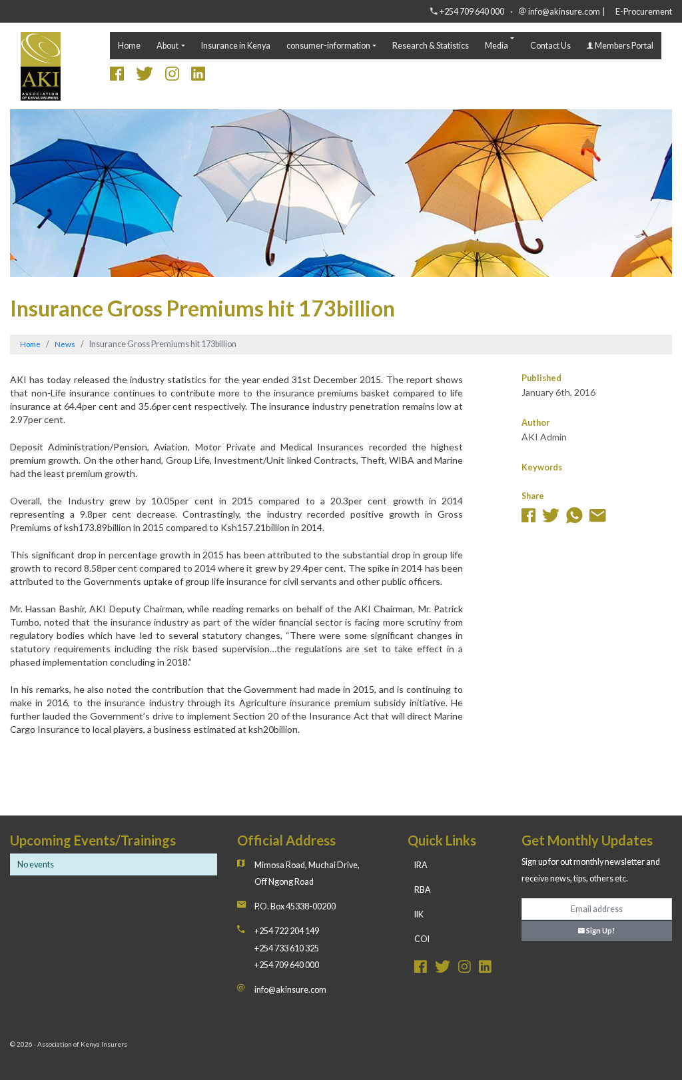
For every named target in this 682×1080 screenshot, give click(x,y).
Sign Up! (600, 930)
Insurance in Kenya (235, 46)
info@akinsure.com (564, 12)
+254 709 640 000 (472, 12)
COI (422, 939)
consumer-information (328, 46)
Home (129, 46)
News (65, 344)
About (167, 46)
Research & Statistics (430, 46)
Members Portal (623, 46)
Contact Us (550, 46)
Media (496, 46)
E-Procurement (643, 12)
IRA (421, 865)
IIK (419, 914)
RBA (422, 890)
